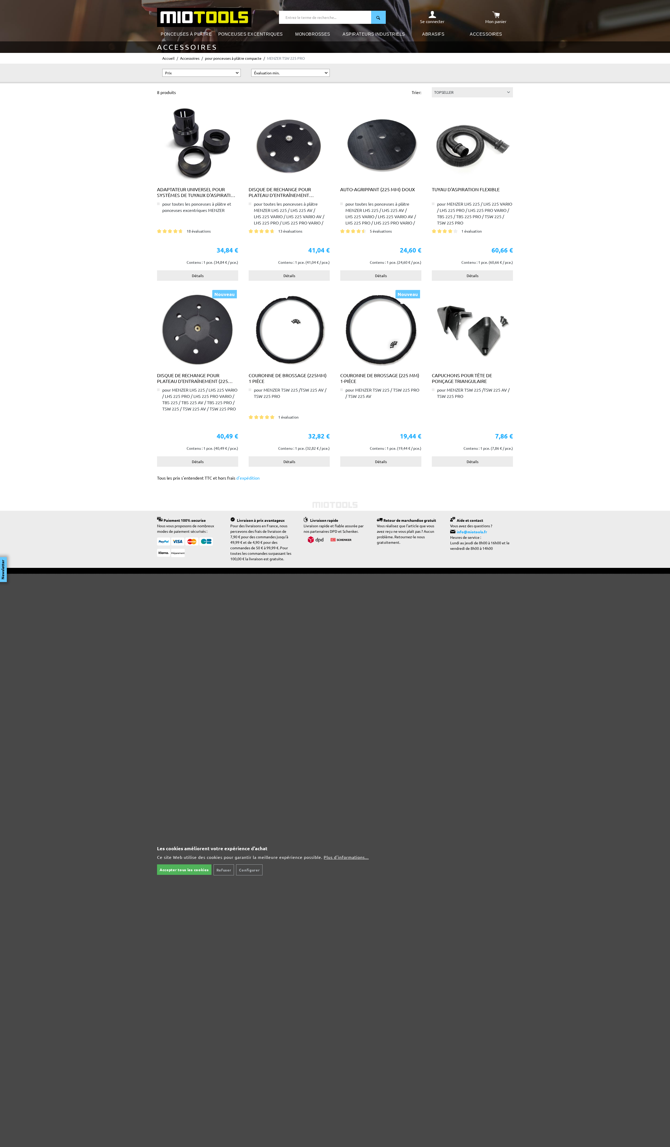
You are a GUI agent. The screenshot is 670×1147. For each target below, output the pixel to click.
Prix (168, 72)
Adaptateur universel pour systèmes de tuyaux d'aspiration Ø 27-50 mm (197, 192)
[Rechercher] (378, 17)
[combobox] (325, 17)
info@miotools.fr (472, 531)
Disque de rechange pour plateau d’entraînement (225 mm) (280, 192)
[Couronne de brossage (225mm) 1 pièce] (289, 329)
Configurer (249, 870)
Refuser (223, 870)
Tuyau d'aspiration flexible (466, 189)
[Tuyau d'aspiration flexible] (472, 143)
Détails (198, 275)
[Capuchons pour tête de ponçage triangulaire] (472, 329)
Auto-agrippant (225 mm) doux (377, 189)
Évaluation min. (267, 72)
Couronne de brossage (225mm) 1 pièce (288, 378)
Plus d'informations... (346, 857)
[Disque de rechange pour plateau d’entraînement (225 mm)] (289, 143)
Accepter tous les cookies (184, 869)
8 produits (166, 92)
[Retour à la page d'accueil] (204, 16)
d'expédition (247, 477)
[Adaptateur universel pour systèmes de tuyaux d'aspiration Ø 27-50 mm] (197, 143)
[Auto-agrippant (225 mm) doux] (380, 143)
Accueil (168, 58)
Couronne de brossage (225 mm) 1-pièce (379, 378)
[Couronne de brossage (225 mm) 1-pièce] (380, 329)
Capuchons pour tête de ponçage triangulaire (462, 378)
